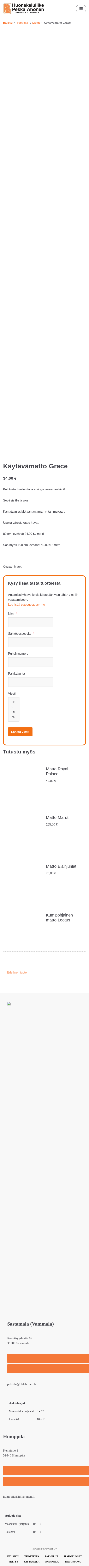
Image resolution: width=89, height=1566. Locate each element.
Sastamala (32, 1561)
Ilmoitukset (73, 1556)
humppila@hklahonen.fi (19, 1496)
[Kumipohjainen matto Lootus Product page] (22, 927)
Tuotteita (22, 22)
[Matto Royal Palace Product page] (22, 781)
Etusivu (8, 22)
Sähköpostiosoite (19, 633)
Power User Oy (49, 1548)
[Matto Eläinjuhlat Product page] (22, 879)
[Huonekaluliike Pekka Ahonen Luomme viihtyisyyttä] (23, 8)
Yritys (13, 1561)
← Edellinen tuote (15, 972)
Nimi (11, 613)
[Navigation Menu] (81, 8)
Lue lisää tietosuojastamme (26, 604)
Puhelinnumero (18, 653)
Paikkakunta (16, 673)
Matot (36, 22)
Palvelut (51, 1556)
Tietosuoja (73, 1561)
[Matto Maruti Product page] (22, 830)
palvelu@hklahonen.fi (21, 1384)
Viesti (12, 693)
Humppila (52, 1561)
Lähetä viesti (20, 731)
